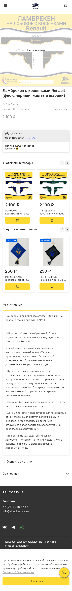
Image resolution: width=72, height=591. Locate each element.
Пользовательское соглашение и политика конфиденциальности (30, 543)
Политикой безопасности (18, 572)
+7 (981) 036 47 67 (15, 507)
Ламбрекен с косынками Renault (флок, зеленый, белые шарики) (51, 212)
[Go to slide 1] (20, 82)
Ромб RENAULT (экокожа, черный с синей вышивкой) (51, 278)
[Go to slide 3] (25, 82)
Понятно (36, 581)
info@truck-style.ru (16, 511)
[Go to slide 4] (28, 82)
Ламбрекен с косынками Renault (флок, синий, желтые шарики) (18, 212)
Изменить (30, 137)
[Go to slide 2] (22, 82)
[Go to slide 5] (30, 82)
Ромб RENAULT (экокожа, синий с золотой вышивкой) (17, 278)
